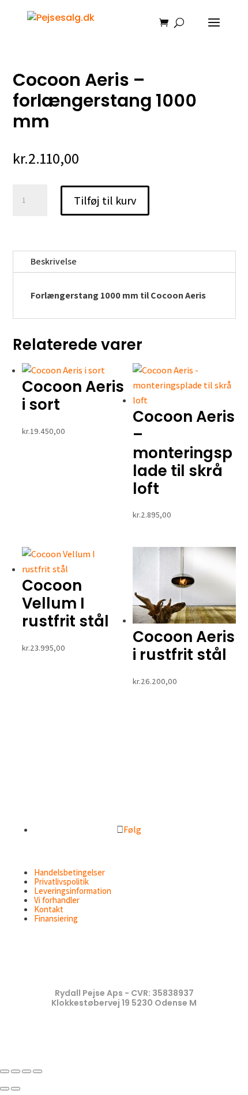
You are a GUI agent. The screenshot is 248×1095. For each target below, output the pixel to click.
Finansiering (56, 918)
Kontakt (48, 909)
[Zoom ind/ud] (4, 1071)
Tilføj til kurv (105, 200)
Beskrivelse (54, 261)
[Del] (26, 1071)
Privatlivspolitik (61, 881)
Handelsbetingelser (69, 872)
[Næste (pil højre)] (15, 1088)
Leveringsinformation (72, 890)
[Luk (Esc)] (37, 1071)
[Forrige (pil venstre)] (4, 1088)
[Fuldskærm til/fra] (15, 1071)
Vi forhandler (57, 899)
